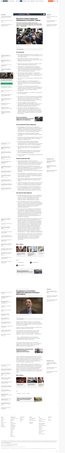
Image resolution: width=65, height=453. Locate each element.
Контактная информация (42, 419)
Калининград (12, 424)
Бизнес (2, 421)
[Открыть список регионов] (54, 1)
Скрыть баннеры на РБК (32, 418)
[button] (54, 1)
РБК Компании (3, 26)
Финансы (2, 423)
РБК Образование (3, 426)
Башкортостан (12, 422)
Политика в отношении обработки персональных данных (37, 448)
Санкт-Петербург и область (14, 418)
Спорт (2, 18)
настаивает (25, 160)
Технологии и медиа (3, 366)
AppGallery (49, 420)
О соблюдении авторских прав (14, 448)
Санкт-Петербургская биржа (14, 444)
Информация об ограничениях (5, 448)
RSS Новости (31, 423)
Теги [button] (19, 259)
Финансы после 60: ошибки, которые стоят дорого (52, 17)
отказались (28, 137)
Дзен (20, 421)
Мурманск (12, 435)
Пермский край (12, 427)
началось (40, 220)
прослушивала (32, 154)
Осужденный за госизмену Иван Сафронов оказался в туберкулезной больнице (24, 350)
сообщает (26, 323)
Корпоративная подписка (32, 420)
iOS (48, 418)
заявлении (25, 167)
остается (30, 89)
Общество (2, 22)
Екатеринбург (12, 419)
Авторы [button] (17, 259)
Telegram (21, 420)
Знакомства (40, 429)
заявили (39, 87)
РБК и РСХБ (2, 263)
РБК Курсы (40, 432)
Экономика (2, 109)
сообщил (25, 92)
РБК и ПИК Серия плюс (4, 92)
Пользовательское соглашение (24, 448)
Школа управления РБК (42, 433)
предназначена (20, 338)
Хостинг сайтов (41, 427)
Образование (48, 297)
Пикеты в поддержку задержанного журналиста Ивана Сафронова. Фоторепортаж (25, 118)
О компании (40, 418)
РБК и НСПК (2, 66)
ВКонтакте (21, 418)
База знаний (2, 425)
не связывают (23, 102)
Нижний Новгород (13, 426)
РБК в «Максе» (20, 244)
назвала (26, 178)
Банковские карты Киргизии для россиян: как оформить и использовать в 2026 (52, 292)
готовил (28, 198)
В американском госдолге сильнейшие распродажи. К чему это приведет (52, 25)
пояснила (20, 133)
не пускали (29, 66)
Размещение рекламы (41, 421)
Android (49, 419)
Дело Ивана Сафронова (19, 16)
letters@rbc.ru (8, 442)
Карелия (12, 434)
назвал (25, 105)
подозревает (21, 126)
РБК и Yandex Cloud (3, 177)
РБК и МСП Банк (3, 189)
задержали (26, 54)
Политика (2, 57)
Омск (11, 421)
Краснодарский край (13, 425)
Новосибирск (12, 420)
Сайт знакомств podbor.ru (42, 430)
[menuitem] (12, 1)
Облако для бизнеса (41, 424)
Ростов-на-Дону (12, 428)
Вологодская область (13, 423)
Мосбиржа (8, 444)
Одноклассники (22, 419)
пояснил (22, 72)
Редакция (40, 420)
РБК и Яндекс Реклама (4, 144)
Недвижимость (48, 22)
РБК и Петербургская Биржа (4, 400)
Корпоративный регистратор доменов (42, 426)
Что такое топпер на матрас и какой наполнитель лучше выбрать (52, 21)
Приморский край (13, 436)
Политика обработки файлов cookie (51, 448)
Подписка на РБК (31, 419)
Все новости (3, 14)
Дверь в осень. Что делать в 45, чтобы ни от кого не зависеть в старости (52, 300)
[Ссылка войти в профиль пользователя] (57, 1)
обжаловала (20, 60)
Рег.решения (40, 428)
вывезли (17, 344)
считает (24, 186)
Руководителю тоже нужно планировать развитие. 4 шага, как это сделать (52, 296)
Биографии (2, 424)
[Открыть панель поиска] (56, 1)
